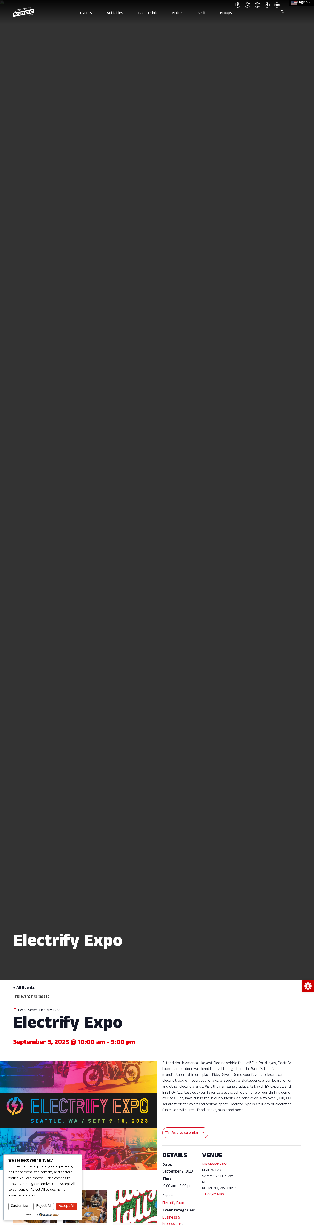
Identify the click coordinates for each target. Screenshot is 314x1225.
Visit (202, 13)
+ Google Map (213, 1195)
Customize (19, 1206)
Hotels (178, 13)
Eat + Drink (148, 13)
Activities (116, 13)
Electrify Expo (173, 1203)
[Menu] (295, 12)
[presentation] (85, 1206)
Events (86, 13)
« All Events (24, 988)
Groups (227, 13)
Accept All (66, 1206)
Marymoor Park (214, 1165)
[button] (308, 986)
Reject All (43, 1206)
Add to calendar (185, 1133)
